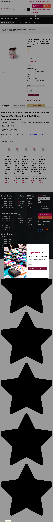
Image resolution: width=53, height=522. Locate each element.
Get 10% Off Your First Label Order (38, 268)
